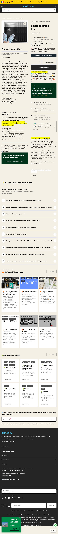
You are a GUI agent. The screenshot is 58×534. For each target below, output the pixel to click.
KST (20, 439)
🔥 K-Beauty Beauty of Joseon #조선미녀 (46, 330)
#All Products (10, 18)
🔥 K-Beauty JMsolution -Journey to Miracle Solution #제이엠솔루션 (10, 293)
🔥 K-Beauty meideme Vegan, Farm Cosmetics (47, 292)
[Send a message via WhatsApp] (55, 525)
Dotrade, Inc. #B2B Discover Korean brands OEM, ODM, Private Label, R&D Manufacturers (27, 436)
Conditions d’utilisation (42, 510)
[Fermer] (19, 517)
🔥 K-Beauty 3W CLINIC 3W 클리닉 (28, 330)
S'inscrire (51, 505)
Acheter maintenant (44, 67)
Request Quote (15, 529)
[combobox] (29, 10)
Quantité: (33, 59)
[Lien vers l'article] (29, 294)
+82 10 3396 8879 (6, 475)
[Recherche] (54, 10)
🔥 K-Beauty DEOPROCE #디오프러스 (10, 330)
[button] (2, 6)
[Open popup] (47, 37)
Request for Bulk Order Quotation (44, 55)
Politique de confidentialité (30, 510)
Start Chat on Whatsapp (39, 95)
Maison (3, 18)
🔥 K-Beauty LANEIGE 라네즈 (29, 292)
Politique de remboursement (16, 510)
